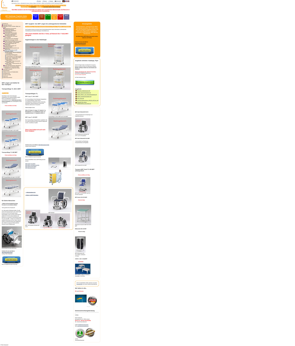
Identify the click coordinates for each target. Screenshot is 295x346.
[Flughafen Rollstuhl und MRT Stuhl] (82, 133)
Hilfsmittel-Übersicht (7, 25)
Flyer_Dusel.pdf (80, 98)
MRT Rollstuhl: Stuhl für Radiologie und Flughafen (13, 53)
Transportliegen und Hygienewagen (13, 56)
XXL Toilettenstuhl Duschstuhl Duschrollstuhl (11, 37)
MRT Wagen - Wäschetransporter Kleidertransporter (13, 62)
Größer (39, 1)
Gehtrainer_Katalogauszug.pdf (83, 90)
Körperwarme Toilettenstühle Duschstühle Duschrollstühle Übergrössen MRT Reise (11, 34)
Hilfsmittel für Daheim (7, 69)
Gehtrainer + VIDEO (35, 16)
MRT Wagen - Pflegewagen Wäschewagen (12, 59)
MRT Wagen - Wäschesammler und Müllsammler (13, 64)
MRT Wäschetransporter (30, 167)
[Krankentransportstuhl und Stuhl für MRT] (82, 192)
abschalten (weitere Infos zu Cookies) (51, 7)
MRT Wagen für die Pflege (30, 166)
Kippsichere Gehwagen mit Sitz (11, 40)
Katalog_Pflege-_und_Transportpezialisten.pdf (87, 94)
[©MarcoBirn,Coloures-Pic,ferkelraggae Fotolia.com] (80, 337)
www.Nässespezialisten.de (82, 326)
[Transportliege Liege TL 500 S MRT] (11, 129)
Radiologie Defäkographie (11, 54)
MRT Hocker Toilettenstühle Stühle (13, 57)
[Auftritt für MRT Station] (82, 273)
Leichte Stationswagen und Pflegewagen (10, 44)
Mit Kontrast (58, 1)
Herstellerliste (79, 284)
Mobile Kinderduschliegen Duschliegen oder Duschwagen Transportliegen (13, 42)
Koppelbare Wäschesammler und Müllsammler (12, 48)
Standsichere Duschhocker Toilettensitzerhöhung (10, 29)
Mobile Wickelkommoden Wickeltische (13, 65)
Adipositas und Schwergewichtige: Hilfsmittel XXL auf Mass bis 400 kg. (12, 67)
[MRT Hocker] (83, 223)
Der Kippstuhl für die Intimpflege (11, 38)
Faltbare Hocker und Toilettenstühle (10, 72)
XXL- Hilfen (48, 15)
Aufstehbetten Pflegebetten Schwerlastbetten (10, 31)
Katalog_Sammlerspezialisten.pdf (84, 96)
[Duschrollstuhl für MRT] (82, 164)
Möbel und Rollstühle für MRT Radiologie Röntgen (52, 3)
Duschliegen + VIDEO (60, 16)
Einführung (5, 23)
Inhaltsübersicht (6, 73)
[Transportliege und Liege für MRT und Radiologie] (11, 176)
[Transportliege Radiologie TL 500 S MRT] (60, 115)
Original (51, 1)
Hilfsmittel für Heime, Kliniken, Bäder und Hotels (31, 3)
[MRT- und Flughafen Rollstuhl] (32, 224)
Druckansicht (15, 1)
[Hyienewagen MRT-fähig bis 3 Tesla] (36, 65)
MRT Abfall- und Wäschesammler (32, 165)
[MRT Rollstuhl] (60, 211)
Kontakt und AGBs (7, 74)
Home (18, 3)
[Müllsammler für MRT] (80, 252)
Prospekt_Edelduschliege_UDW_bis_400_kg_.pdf (87, 100)
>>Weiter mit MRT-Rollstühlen (31, 195)
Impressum (5, 76)
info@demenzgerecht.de (7, 252)
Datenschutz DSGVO (7, 77)
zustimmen (33, 7)
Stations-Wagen (42, 16)
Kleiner (45, 1)
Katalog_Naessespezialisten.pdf (84, 92)
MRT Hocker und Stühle (30, 163)
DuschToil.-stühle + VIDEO (54, 17)
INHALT (66, 15)
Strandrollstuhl (6, 70)
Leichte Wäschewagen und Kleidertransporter (10, 46)
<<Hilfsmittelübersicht (30, 192)
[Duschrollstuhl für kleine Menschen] (12, 247)
